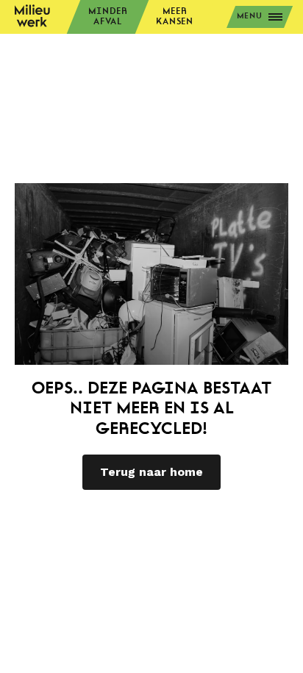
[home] (32, 18)
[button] (259, 17)
